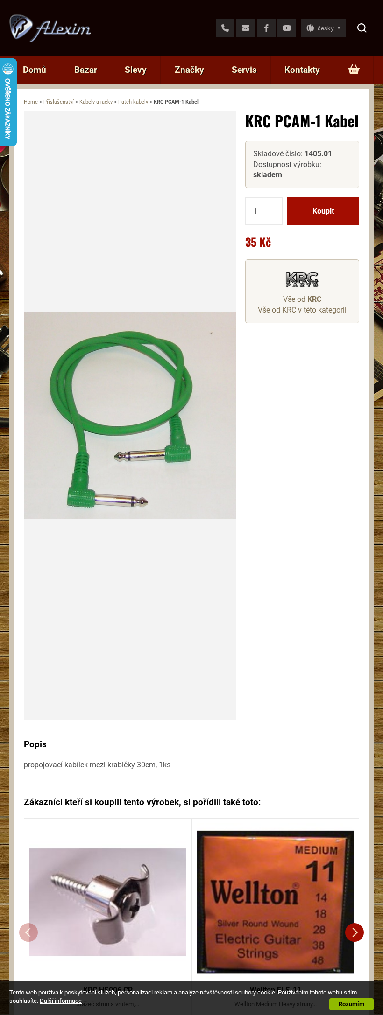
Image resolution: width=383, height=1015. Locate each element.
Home (31, 102)
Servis (244, 69)
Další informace (61, 1000)
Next (354, 932)
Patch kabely (133, 102)
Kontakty (302, 69)
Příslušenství (58, 102)
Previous (28, 932)
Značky (189, 69)
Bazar (85, 69)
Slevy (136, 69)
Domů (34, 69)
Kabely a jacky (96, 102)
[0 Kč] (353, 70)
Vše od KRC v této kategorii (302, 310)
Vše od (302, 299)
